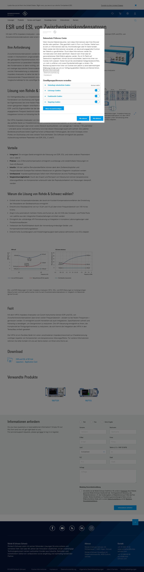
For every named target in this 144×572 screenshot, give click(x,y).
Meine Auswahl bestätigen (53, 109)
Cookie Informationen (51, 70)
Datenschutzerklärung (51, 73)
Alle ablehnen (97, 118)
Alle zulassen (83, 118)
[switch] (97, 90)
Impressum (48, 75)
